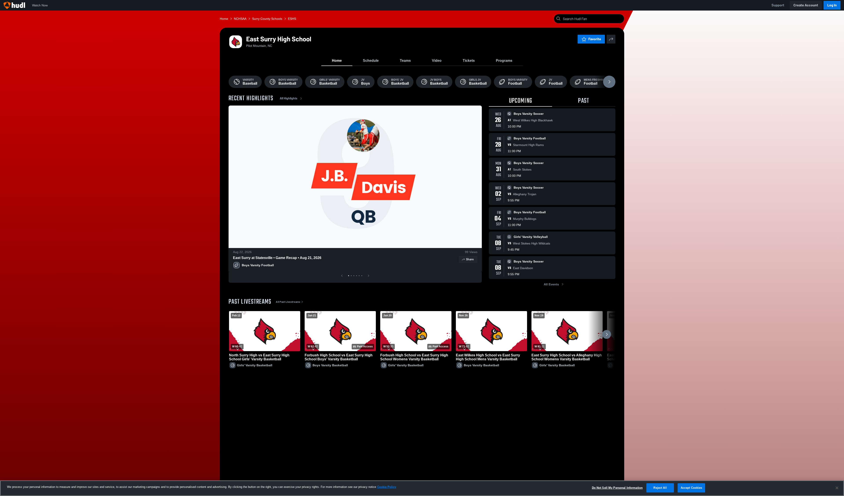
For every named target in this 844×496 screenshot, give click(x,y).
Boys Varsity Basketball (330, 365)
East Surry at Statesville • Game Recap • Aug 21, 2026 (277, 258)
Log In (832, 5)
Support (777, 5)
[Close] (837, 488)
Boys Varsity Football (258, 265)
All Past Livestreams (288, 302)
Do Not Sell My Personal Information (617, 487)
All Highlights (288, 98)
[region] (422, 488)
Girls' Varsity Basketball (254, 365)
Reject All (660, 487)
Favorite (594, 39)
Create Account (805, 5)
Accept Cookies (691, 487)
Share (470, 259)
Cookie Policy (386, 487)
